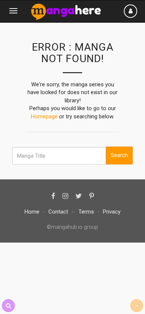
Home (32, 211)
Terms (86, 211)
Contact (58, 211)
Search (119, 155)
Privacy (111, 211)
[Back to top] (136, 305)
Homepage (44, 116)
